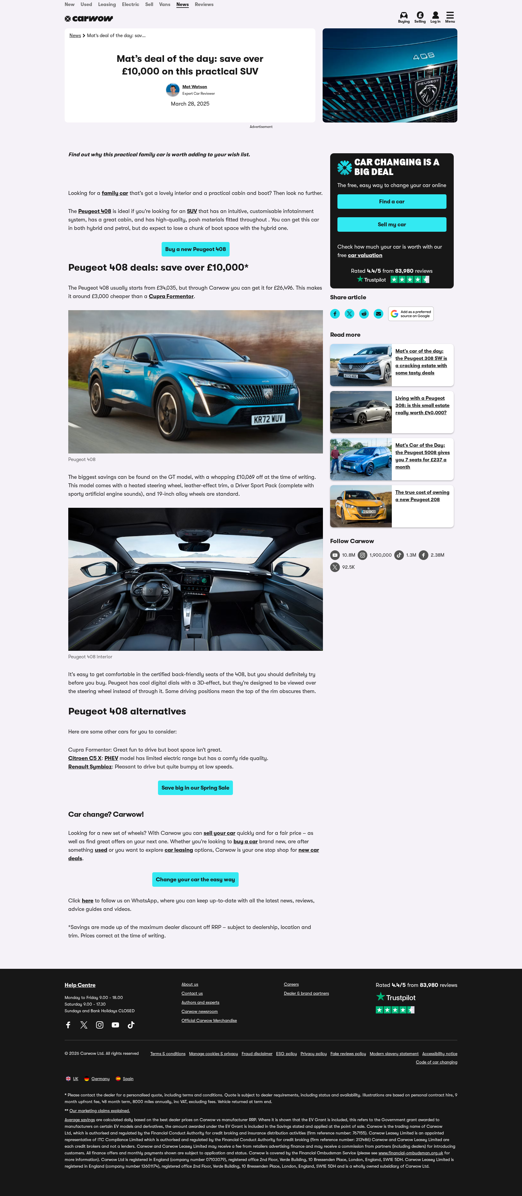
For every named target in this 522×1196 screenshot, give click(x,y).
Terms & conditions (167, 1053)
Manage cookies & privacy (213, 1053)
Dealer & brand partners (306, 993)
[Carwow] (89, 18)
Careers (291, 984)
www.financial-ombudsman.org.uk (411, 1152)
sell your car (219, 833)
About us (190, 984)
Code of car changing (436, 1062)
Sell (149, 4)
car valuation (365, 255)
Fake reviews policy (348, 1053)
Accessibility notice (439, 1053)
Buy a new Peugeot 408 (195, 249)
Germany (101, 1078)
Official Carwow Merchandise (209, 1020)
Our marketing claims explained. (99, 1110)
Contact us (192, 993)
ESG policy (286, 1053)
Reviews (204, 4)
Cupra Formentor (171, 296)
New (70, 4)
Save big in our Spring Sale (195, 788)
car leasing (179, 850)
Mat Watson (194, 86)
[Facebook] (69, 1027)
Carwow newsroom (200, 1011)
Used (86, 4)
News (182, 4)
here (87, 901)
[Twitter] (84, 1027)
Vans (164, 4)
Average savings (80, 1119)
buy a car (246, 841)
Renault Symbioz (90, 767)
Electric (130, 4)
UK (75, 1078)
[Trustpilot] (393, 279)
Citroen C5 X (85, 758)
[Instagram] (100, 1027)
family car (115, 193)
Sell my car (392, 224)
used (101, 850)
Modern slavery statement (394, 1053)
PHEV (111, 758)
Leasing (107, 4)
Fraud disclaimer (257, 1053)
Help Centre (80, 985)
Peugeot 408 (94, 211)
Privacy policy (314, 1053)
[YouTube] (116, 1027)
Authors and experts (200, 1002)
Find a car (391, 202)
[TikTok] (131, 1027)
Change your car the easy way (195, 879)
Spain (128, 1078)
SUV (192, 211)
